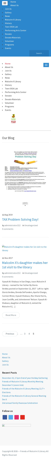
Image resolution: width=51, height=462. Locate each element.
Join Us (8, 8)
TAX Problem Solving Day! (20, 219)
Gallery (8, 12)
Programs (9, 44)
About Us (14, 5)
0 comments (7, 229)
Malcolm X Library (13, 19)
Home (13, 1)
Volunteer (9, 41)
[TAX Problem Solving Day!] (25, 178)
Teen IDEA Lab (11, 26)
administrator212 (12, 225)
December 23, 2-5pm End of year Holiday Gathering (25, 378)
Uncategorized (31, 225)
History (8, 23)
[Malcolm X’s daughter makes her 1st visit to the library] (25, 248)
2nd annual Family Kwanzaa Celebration (20, 403)
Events (8, 48)
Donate (8, 34)
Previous (10, 333)
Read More (11, 315)
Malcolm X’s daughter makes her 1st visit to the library (25, 264)
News (7, 16)
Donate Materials (13, 37)
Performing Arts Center (15, 30)
